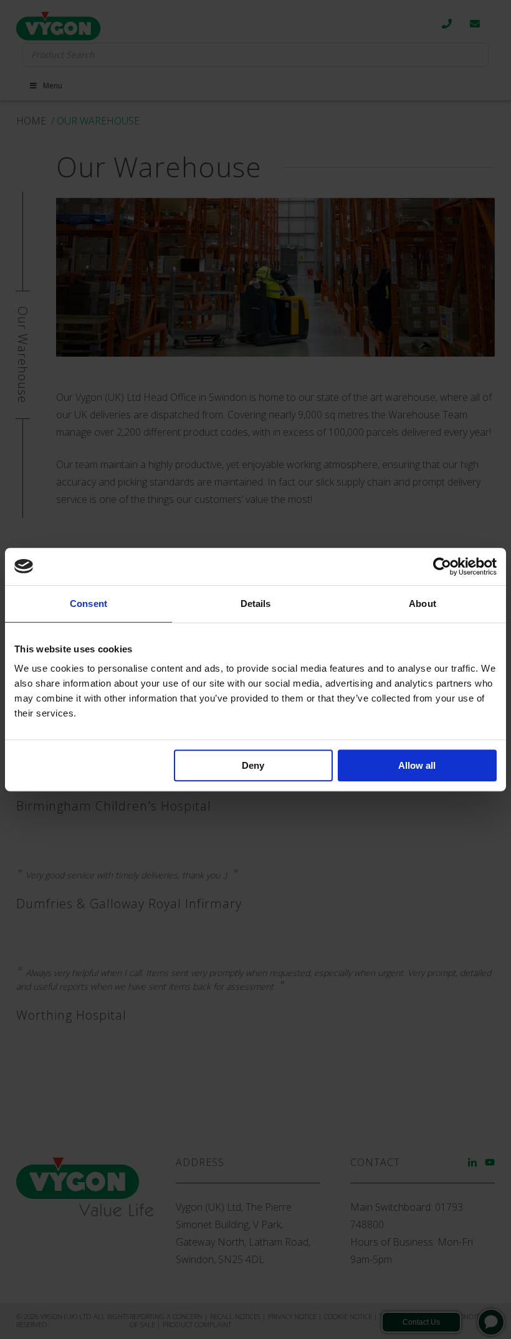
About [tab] (422, 603)
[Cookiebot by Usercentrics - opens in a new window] (442, 566)
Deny (253, 765)
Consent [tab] (88, 603)
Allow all (417, 765)
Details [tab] (256, 603)
